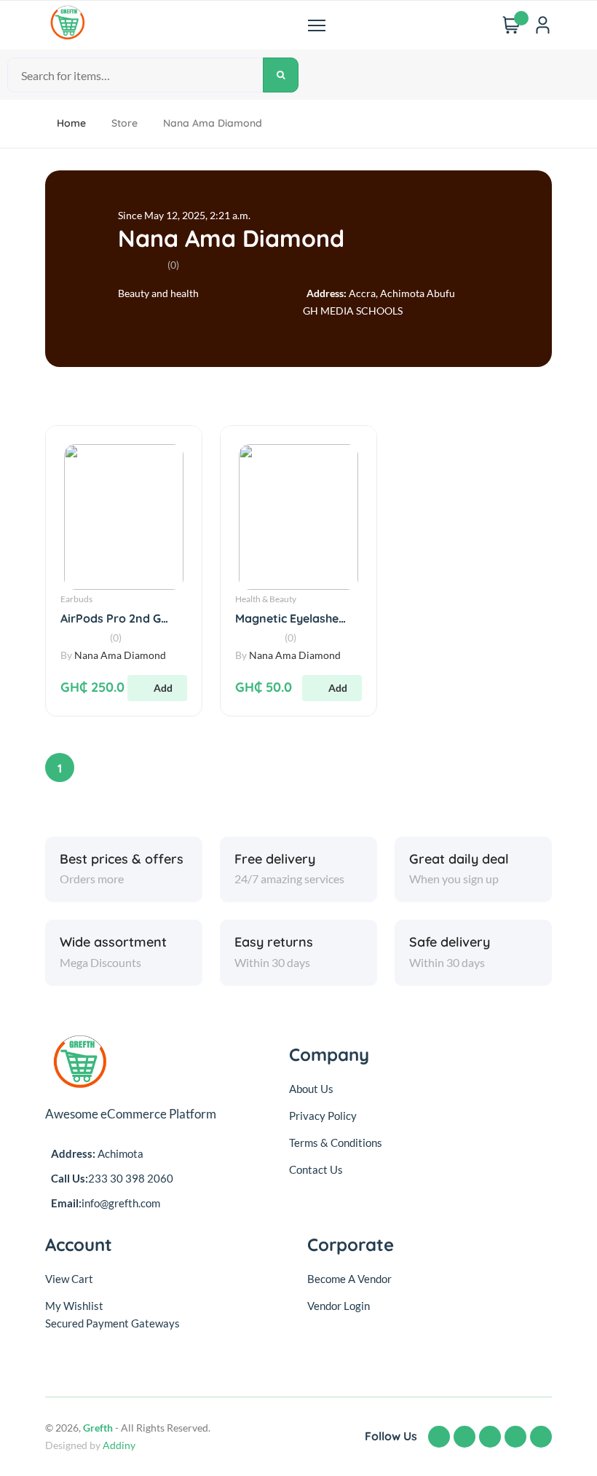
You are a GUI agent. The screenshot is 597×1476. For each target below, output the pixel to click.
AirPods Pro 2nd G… (114, 618)
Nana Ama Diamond (231, 238)
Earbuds (76, 598)
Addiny (119, 1445)
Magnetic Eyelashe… (290, 618)
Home (71, 123)
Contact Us (316, 1169)
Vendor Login (338, 1305)
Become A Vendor (349, 1278)
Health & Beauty (265, 598)
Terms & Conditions (335, 1142)
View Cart (69, 1278)
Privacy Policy (323, 1115)
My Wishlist (74, 1305)
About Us (311, 1088)
